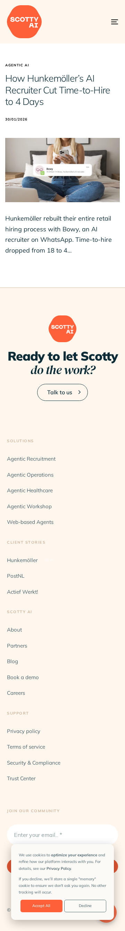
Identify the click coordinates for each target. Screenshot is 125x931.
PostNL (15, 575)
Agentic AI (17, 65)
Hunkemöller (30, 560)
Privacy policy (23, 731)
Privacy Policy (59, 868)
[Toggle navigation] (99, 21)
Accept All (41, 905)
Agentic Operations (30, 474)
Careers (16, 693)
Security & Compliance (33, 762)
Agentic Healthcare (30, 490)
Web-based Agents (30, 522)
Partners (17, 645)
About (14, 629)
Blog (12, 661)
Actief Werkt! (22, 591)
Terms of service (26, 746)
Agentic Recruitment (31, 458)
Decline (85, 905)
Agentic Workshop (29, 506)
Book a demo (23, 677)
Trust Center (21, 778)
